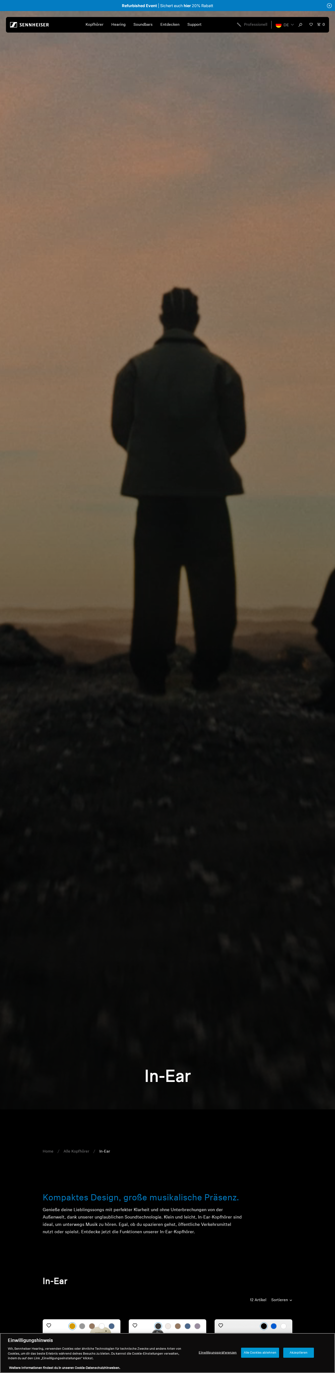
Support (194, 25)
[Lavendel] (197, 1326)
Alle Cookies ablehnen (260, 1352)
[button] (285, 25)
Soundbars (143, 25)
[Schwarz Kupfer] (92, 1326)
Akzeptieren (299, 1352)
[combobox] (301, 24)
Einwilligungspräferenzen (218, 1352)
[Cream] (168, 1326)
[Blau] (274, 1326)
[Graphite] (158, 1326)
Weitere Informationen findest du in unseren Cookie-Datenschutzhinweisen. (64, 1368)
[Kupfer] (178, 1326)
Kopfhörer (94, 25)
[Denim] (112, 1326)
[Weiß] (283, 1326)
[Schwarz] (264, 1326)
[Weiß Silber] (102, 1326)
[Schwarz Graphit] (82, 1326)
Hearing (118, 25)
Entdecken (170, 25)
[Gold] (72, 1326)
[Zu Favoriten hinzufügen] (49, 1325)
